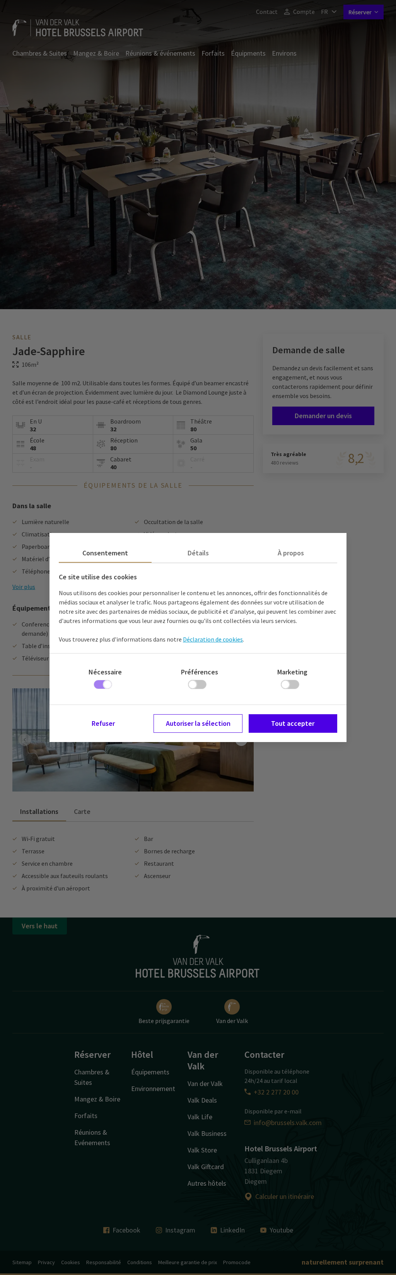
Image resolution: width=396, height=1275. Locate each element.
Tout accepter (292, 723)
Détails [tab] (198, 552)
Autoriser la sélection (198, 723)
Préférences (199, 671)
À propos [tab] (291, 552)
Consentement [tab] (105, 552)
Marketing (292, 671)
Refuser (103, 723)
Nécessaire (105, 671)
